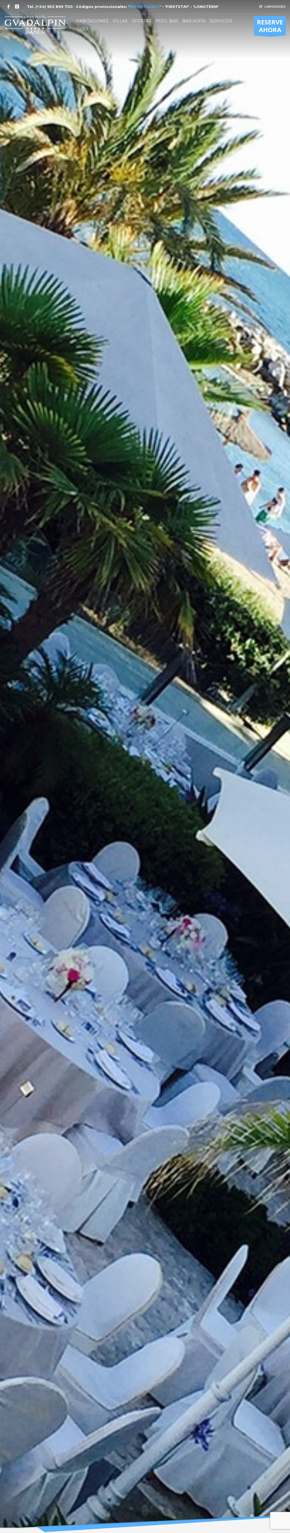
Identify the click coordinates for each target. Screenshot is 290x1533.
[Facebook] (8, 6)
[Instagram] (17, 6)
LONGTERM (206, 6)
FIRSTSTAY (177, 6)
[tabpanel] (145, 766)
